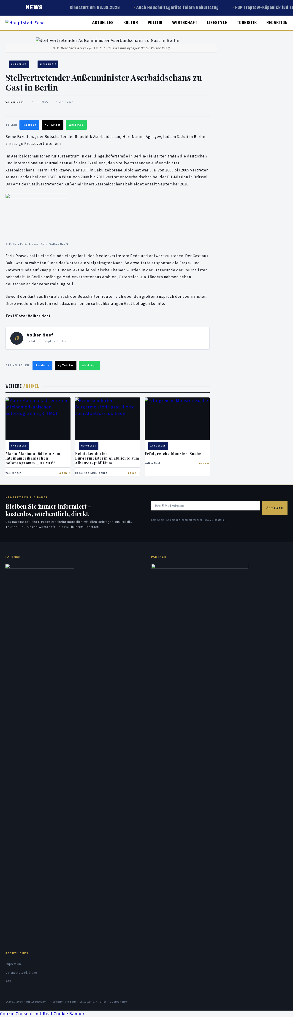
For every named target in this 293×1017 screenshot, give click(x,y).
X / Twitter (52, 125)
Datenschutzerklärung (21, 973)
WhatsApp (76, 125)
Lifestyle (217, 22)
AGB (8, 981)
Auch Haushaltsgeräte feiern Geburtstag (175, 7)
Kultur (130, 22)
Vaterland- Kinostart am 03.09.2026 (81, 7)
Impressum (13, 964)
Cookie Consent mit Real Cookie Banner (42, 1014)
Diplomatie (48, 64)
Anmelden (274, 508)
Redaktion (277, 22)
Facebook (29, 125)
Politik (155, 22)
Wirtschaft (184, 22)
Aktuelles (103, 22)
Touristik (247, 22)
